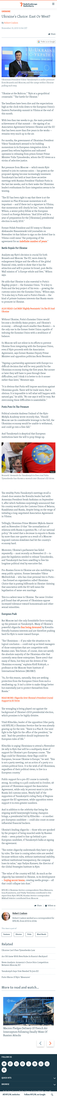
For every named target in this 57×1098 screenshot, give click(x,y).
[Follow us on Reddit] (10, 1063)
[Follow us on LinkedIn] (40, 1063)
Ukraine (6, 11)
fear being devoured (31, 627)
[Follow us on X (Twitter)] (28, 1063)
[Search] (52, 1094)
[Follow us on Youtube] (4, 1063)
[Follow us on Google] (22, 1063)
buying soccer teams (14, 880)
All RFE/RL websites (11, 1095)
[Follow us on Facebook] (34, 1063)
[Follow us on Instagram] (16, 1063)
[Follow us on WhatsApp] (47, 1063)
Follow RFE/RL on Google (34, 1095)
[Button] (52, 34)
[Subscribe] (4, 1070)
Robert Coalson (11, 23)
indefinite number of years (33, 241)
